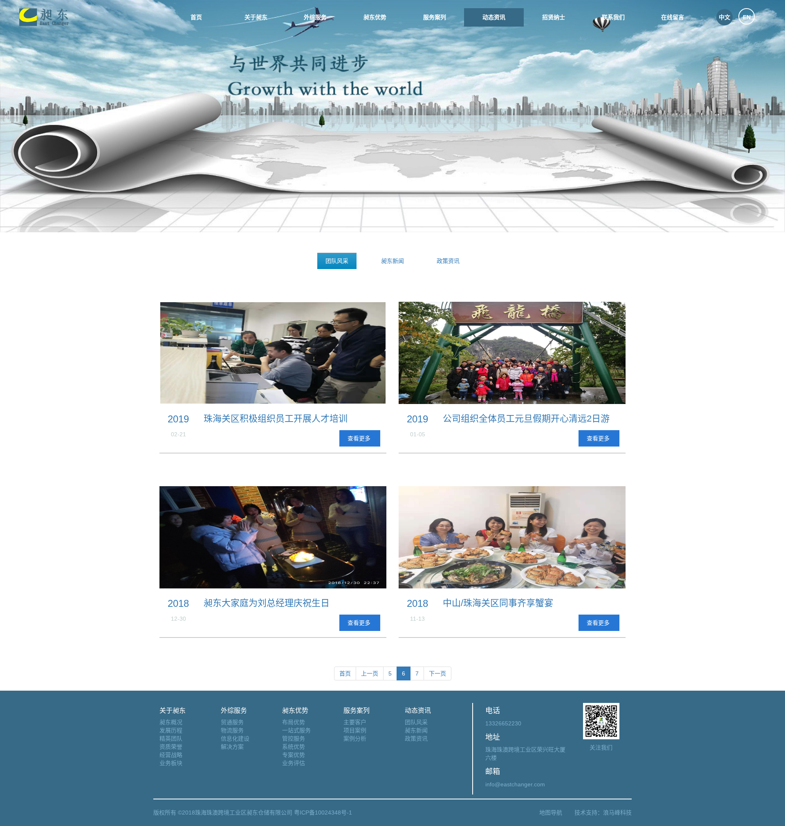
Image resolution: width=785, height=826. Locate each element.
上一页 (369, 673)
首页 (196, 17)
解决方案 (232, 746)
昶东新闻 (392, 261)
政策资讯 (448, 261)
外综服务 (315, 17)
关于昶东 (255, 17)
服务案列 (434, 17)
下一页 (437, 673)
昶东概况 (170, 722)
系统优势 (293, 746)
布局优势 (293, 722)
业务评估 (293, 763)
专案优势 (293, 755)
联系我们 (613, 17)
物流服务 (232, 730)
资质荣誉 (170, 746)
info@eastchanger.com (515, 784)
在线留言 (672, 17)
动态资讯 (493, 17)
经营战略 (170, 755)
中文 (724, 17)
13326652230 (503, 723)
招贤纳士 (553, 17)
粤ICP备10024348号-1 (322, 812)
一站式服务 (296, 730)
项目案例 (354, 730)
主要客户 (354, 722)
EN (747, 17)
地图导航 (550, 812)
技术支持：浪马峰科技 (603, 812)
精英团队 (170, 738)
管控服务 (293, 738)
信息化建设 (235, 738)
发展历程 (170, 730)
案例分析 (354, 738)
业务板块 (170, 763)
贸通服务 (232, 722)
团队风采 (336, 261)
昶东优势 (374, 17)
